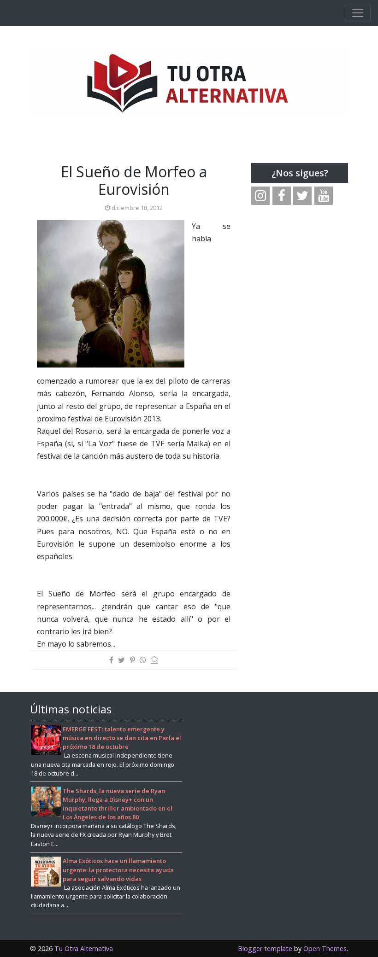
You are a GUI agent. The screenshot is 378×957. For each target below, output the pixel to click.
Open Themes (325, 948)
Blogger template (265, 948)
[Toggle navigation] (358, 13)
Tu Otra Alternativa (83, 948)
